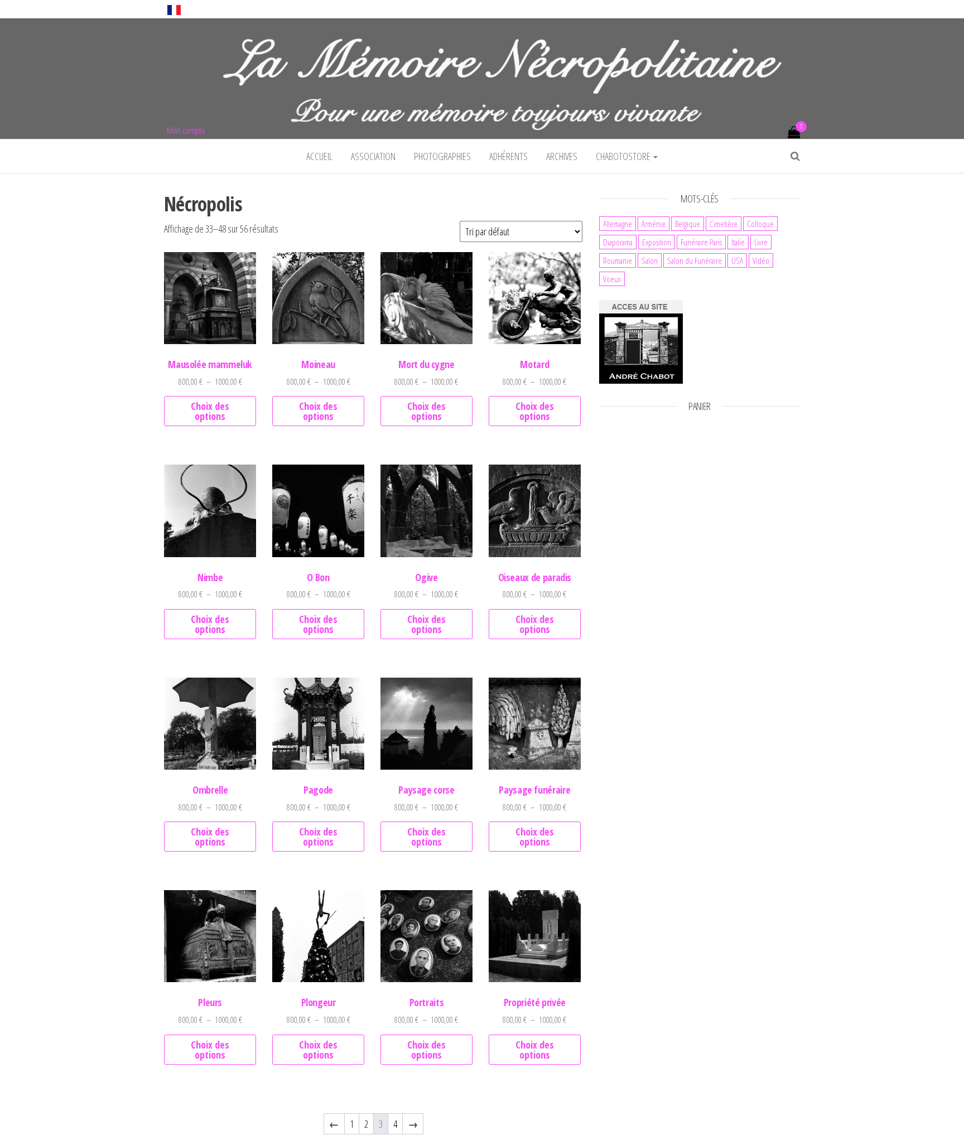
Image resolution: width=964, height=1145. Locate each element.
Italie (738, 242)
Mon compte (186, 130)
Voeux (612, 278)
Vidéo (761, 260)
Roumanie (617, 260)
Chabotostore (624, 156)
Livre (761, 242)
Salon (650, 260)
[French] (174, 9)
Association (373, 156)
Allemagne (617, 223)
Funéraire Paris (701, 242)
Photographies (442, 156)
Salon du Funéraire (694, 260)
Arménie (654, 223)
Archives (561, 156)
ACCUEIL (319, 156)
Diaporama (618, 242)
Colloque (760, 223)
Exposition (656, 242)
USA (737, 260)
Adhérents (508, 156)
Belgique (687, 223)
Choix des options (210, 411)
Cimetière (724, 223)
